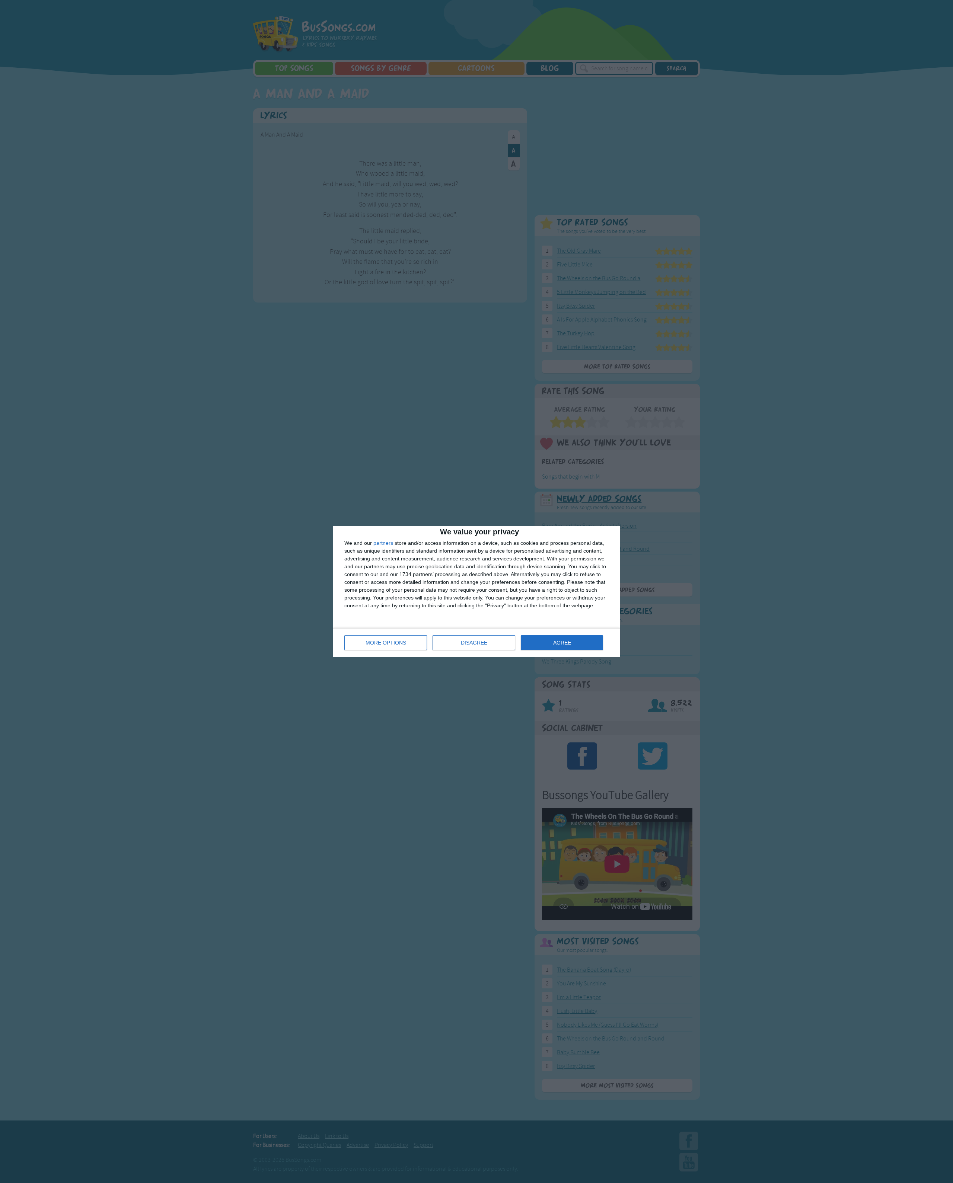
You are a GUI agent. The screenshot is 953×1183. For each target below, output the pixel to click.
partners (383, 543)
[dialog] (476, 591)
